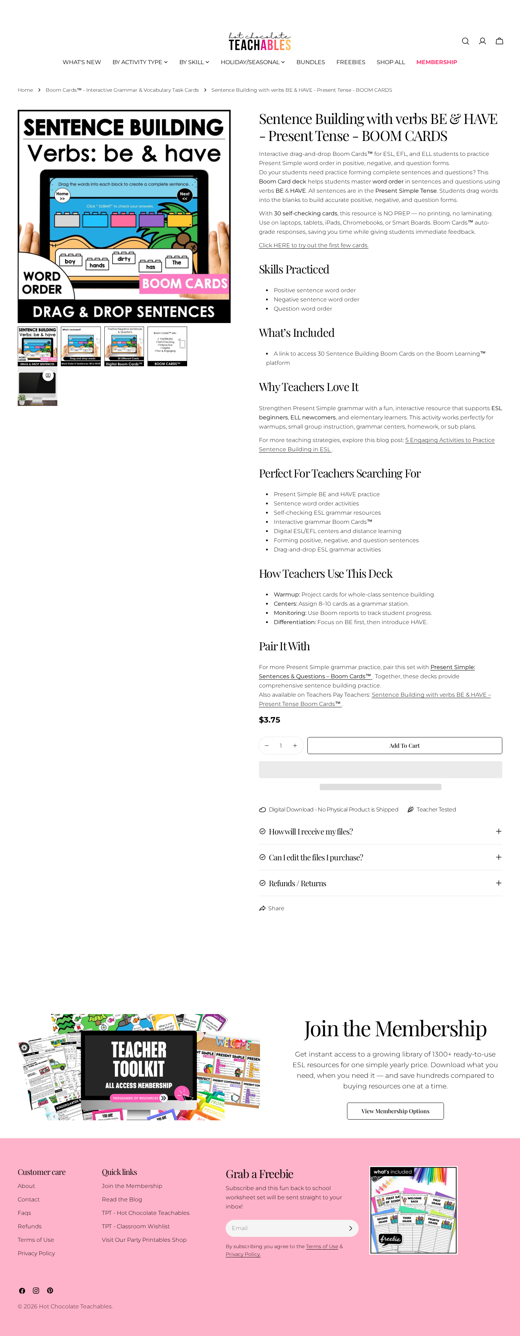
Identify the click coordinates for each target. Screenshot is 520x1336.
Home (25, 90)
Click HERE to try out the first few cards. (314, 245)
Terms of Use (36, 1239)
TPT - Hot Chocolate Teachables (146, 1213)
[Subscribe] (350, 1228)
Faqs (24, 1213)
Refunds (30, 1226)
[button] (381, 769)
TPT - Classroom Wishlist (136, 1226)
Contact (29, 1199)
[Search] (465, 41)
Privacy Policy (36, 1253)
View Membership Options (395, 1111)
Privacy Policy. (243, 1254)
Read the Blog (122, 1199)
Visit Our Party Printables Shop (144, 1239)
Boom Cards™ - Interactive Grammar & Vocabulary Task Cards (122, 90)
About (26, 1186)
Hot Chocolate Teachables (75, 1306)
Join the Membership (132, 1186)
